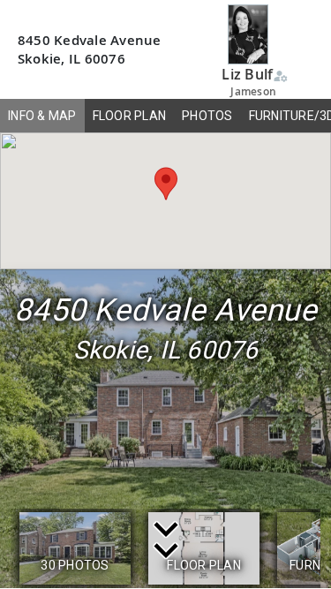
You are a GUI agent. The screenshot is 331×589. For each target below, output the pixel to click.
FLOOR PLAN (130, 116)
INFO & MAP (42, 116)
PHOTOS (207, 116)
